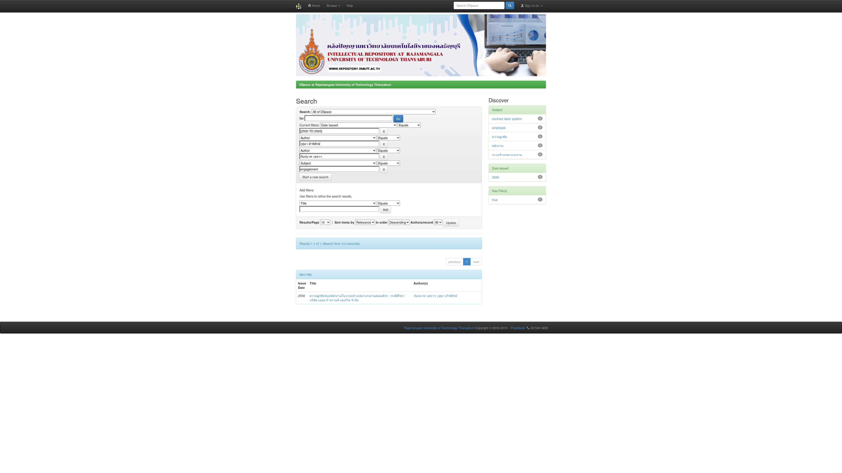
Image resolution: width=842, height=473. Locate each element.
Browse (332, 5)
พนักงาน (497, 145)
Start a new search (315, 177)
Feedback (518, 328)
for (302, 118)
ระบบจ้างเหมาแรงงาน (507, 154)
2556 (495, 177)
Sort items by (344, 222)
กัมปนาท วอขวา (424, 295)
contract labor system (507, 118)
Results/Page (309, 222)
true (495, 200)
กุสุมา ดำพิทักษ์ (447, 295)
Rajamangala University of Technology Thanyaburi (439, 328)
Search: (305, 111)
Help (350, 5)
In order (381, 222)
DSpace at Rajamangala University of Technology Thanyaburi (345, 84)
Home (315, 5)
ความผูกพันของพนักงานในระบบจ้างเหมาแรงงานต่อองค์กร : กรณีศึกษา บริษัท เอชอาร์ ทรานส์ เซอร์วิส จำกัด (357, 297)
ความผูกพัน (499, 136)
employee (499, 127)
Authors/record (421, 222)
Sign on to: (532, 5)
